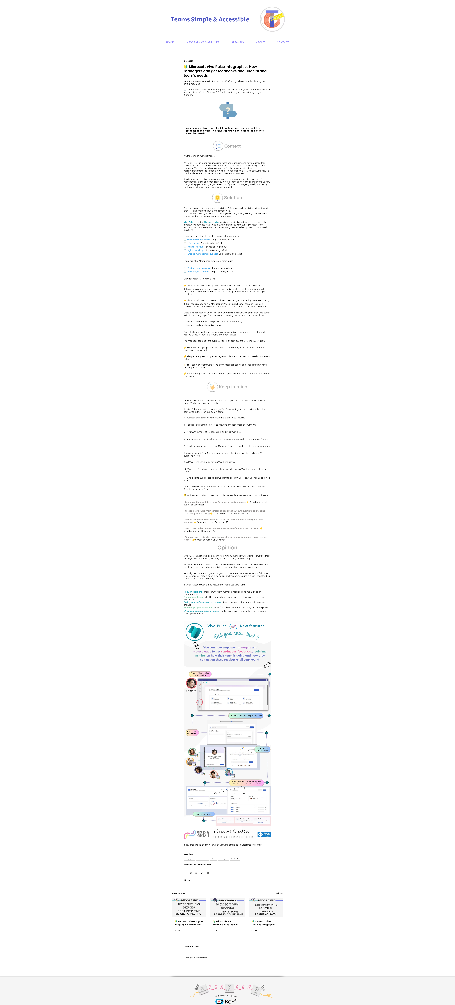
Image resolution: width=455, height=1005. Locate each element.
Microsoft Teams (205, 864)
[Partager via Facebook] (185, 873)
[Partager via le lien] (202, 873)
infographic (189, 859)
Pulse (214, 859)
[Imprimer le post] (208, 873)
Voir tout (279, 893)
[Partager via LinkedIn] (196, 873)
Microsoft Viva (203, 859)
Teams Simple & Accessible (210, 19)
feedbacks (235, 859)
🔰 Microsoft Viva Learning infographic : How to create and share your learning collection (227, 923)
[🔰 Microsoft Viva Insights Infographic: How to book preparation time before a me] (189, 907)
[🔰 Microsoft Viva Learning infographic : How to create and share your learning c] (227, 907)
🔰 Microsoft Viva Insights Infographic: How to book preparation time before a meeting (189, 923)
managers (223, 859)
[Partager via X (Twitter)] (190, 873)
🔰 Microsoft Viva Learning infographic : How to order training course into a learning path (264, 923)
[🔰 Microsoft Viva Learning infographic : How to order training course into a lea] (266, 907)
